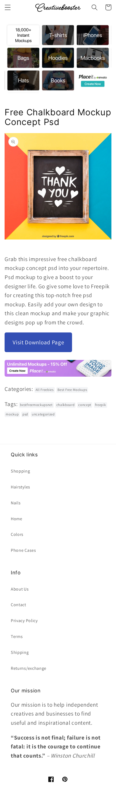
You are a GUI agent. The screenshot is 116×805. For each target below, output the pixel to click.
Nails (16, 503)
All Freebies (45, 389)
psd (25, 414)
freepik (100, 405)
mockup (12, 414)
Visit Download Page (38, 342)
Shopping (20, 471)
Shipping (20, 652)
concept (84, 405)
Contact (18, 605)
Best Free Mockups (72, 389)
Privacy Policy (24, 620)
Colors (17, 534)
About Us (20, 589)
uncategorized (43, 414)
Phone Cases (23, 550)
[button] (8, 7)
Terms (17, 636)
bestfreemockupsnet (36, 405)
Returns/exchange (28, 668)
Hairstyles (20, 487)
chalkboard (65, 405)
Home (16, 519)
